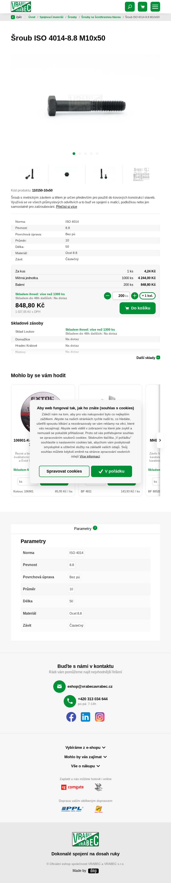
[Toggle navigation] (130, 7)
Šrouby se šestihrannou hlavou (101, 17)
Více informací (90, 456)
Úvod (32, 17)
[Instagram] (100, 717)
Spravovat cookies (64, 471)
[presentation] (160, 440)
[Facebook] (71, 717)
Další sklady (145, 358)
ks (126, 296)
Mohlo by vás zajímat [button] (83, 757)
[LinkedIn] (85, 717)
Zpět (19, 17)
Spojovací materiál (52, 17)
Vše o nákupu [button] (83, 766)
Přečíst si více (66, 206)
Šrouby (72, 17)
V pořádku (114, 471)
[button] (74, 154)
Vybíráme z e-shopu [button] (82, 747)
